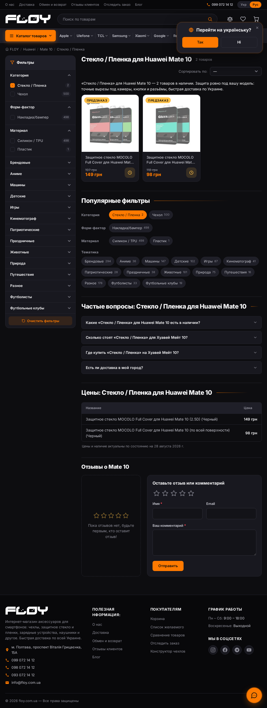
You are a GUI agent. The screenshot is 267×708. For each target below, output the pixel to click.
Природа (206, 272)
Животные (175, 272)
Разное (93, 283)
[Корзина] (256, 19)
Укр (243, 5)
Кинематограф (241, 261)
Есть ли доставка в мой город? (114, 367)
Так (200, 42)
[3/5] (174, 493)
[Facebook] (225, 650)
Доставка (26, 5)
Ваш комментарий (169, 525)
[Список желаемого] (243, 19)
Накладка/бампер (32, 117)
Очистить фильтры (43, 321)
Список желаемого (167, 627)
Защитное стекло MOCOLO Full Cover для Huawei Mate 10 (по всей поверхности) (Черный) (170, 160)
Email (210, 504)
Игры (211, 261)
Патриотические (101, 272)
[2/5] (165, 493)
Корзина (157, 619)
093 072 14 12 (23, 675)
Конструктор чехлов (167, 651)
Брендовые (98, 261)
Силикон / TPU (30, 141)
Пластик (24, 149)
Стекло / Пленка (31, 85)
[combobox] (131, 19)
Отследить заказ (117, 5)
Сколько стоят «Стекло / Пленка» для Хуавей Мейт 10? (137, 337)
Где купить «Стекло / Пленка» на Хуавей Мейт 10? (132, 352)
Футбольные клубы (164, 283)
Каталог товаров (31, 36)
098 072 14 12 (23, 667)
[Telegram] (237, 650)
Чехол (22, 94)
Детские (184, 261)
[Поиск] (210, 19)
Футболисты (124, 283)
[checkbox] (12, 85)
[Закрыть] (257, 27)
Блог (138, 5)
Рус (255, 5)
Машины (155, 261)
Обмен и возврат (52, 5)
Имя (157, 504)
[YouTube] (249, 650)
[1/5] (157, 493)
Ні (239, 42)
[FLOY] (28, 19)
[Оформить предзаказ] (130, 172)
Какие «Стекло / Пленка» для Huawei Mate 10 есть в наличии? (143, 322)
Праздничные (141, 272)
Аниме (128, 261)
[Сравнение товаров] (230, 19)
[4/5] (182, 493)
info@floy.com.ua (26, 682)
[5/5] (191, 493)
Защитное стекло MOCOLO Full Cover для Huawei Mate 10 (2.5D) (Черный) (109, 160)
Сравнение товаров (167, 635)
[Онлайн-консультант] (254, 695)
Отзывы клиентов (85, 5)
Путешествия (237, 272)
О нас (9, 5)
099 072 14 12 (222, 5)
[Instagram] (213, 650)
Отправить (168, 565)
